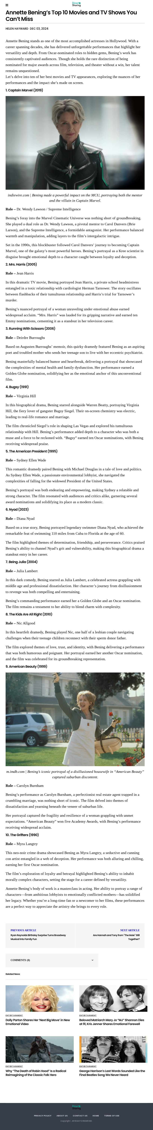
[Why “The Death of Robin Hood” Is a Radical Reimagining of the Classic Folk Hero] (40, 1049)
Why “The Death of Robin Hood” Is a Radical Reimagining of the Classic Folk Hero (36, 1073)
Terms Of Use (111, 1115)
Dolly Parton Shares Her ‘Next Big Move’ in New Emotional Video (38, 1022)
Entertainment (14, 1015)
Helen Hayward (17, 29)
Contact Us (80, 1115)
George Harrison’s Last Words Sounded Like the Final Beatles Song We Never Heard (112, 1073)
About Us (62, 1115)
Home (96, 1115)
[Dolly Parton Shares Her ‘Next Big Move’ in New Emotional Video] (40, 998)
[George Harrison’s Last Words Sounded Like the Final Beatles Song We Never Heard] (113, 1049)
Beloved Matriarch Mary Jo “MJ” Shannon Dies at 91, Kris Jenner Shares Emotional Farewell (111, 1022)
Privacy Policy (42, 1115)
